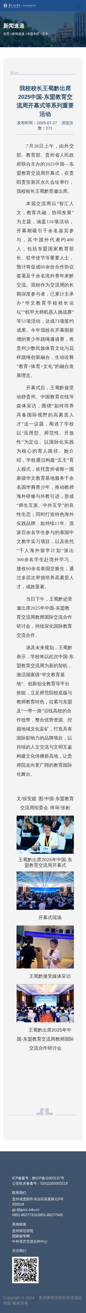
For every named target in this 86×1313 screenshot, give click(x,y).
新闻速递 (18, 34)
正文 (45, 34)
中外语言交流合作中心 (29, 1241)
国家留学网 (21, 1236)
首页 (6, 34)
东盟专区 (33, 34)
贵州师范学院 (22, 1231)
